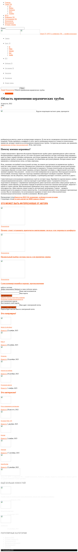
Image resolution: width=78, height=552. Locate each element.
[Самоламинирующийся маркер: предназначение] (13, 277)
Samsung (12, 10)
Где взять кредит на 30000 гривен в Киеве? (29, 199)
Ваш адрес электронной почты (30, 305)
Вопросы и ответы (12, 543)
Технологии (9, 21)
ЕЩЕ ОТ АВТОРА (40, 203)
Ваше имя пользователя (28, 291)
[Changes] (6, 446)
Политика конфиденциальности (12, 299)
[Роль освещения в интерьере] (6, 403)
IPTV (7, 15)
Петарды (3, 356)
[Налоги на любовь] (6, 367)
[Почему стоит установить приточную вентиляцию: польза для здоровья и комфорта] (13, 224)
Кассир (3, 435)
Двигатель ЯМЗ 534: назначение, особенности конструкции (36, 197)
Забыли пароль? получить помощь (13, 297)
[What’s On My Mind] (6, 324)
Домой (3, 90)
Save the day (4, 464)
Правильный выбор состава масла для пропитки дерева (26, 257)
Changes (3, 449)
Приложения (9, 23)
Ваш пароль (24, 293)
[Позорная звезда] (6, 382)
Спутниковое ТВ (11, 19)
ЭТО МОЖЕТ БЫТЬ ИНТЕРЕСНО (16, 203)
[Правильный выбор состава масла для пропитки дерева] (13, 251)
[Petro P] (6, 338)
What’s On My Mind (6, 327)
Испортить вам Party (7, 511)
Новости (4, 330)
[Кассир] (6, 432)
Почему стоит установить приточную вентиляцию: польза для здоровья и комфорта (38, 230)
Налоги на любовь (6, 370)
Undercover (4, 525)
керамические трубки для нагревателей (14, 145)
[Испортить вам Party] (6, 508)
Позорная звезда (6, 385)
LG (10, 6)
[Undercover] (6, 522)
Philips (11, 8)
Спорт (8, 547)
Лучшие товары (10, 24)
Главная (7, 2)
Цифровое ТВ (10, 17)
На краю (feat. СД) (6, 421)
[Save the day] (6, 461)
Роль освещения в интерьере (10, 406)
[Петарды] (6, 353)
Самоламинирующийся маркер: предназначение (22, 283)
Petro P (3, 341)
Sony (10, 12)
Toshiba (11, 13)
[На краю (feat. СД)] (6, 418)
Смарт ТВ (8, 4)
